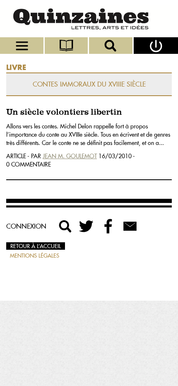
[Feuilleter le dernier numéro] (67, 45)
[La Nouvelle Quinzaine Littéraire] (89, 18)
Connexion (26, 226)
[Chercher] (111, 45)
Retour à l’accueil (35, 246)
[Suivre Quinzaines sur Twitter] (87, 226)
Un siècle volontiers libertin (64, 112)
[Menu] (22, 45)
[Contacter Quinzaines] (130, 226)
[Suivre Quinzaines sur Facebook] (108, 226)
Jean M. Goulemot (70, 156)
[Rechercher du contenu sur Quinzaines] (65, 226)
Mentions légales (34, 255)
